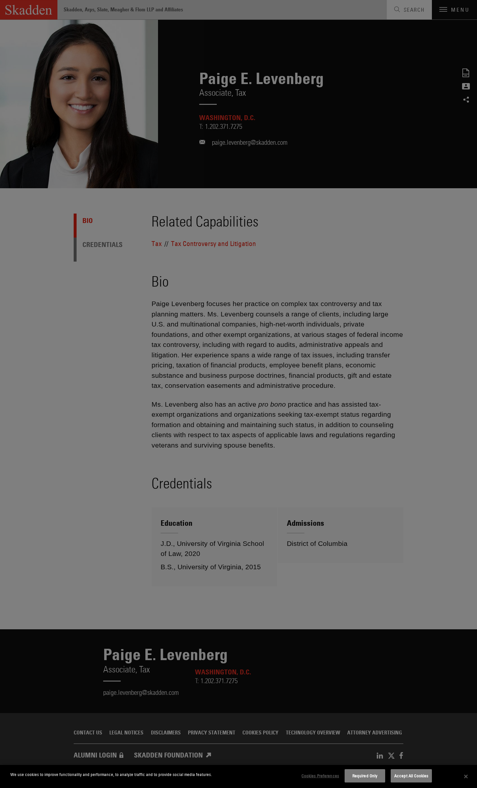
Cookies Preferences (320, 775)
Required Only (365, 775)
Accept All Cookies (411, 775)
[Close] (466, 777)
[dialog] (238, 776)
